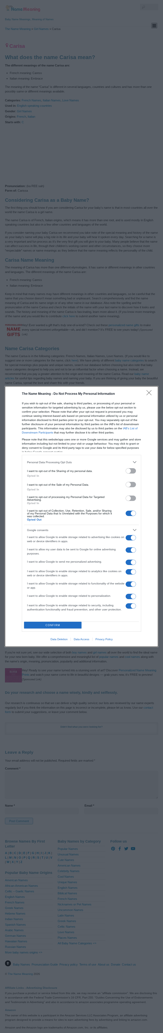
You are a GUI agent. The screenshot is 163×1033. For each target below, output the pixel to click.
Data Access (81, 639)
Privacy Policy (104, 639)
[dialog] (81, 516)
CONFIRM (53, 625)
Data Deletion (59, 639)
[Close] (150, 394)
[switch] (131, 471)
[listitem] (81, 462)
